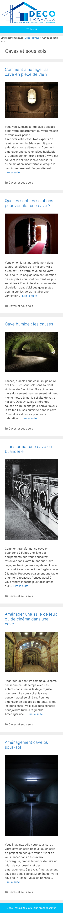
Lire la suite (12, 172)
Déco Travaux (32, 37)
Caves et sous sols (21, 182)
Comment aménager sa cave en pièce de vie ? (27, 72)
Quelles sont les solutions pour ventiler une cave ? (29, 203)
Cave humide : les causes (29, 324)
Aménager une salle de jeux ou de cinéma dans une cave (31, 619)
